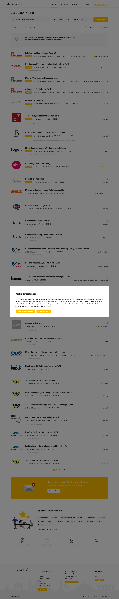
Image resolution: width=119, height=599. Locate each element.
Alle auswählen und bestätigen (25, 311)
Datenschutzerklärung (44, 306)
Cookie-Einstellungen (43, 311)
